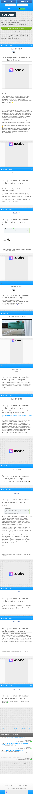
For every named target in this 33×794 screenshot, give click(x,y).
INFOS (2, 22)
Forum (5, 20)
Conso (16, 785)
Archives (11, 785)
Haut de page (23, 788)
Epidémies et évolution (7, 728)
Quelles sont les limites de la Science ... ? (23, 729)
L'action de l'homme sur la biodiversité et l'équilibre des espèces (14, 744)
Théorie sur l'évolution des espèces (16, 737)
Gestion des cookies (23, 785)
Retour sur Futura (8, 1)
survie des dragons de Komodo (14, 750)
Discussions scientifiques (12, 22)
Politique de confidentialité (13, 788)
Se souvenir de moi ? (13, 8)
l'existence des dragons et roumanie (10, 756)
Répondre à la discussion (16, 28)
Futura (6, 785)
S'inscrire (24, 1)
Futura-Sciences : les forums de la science (20, 20)
